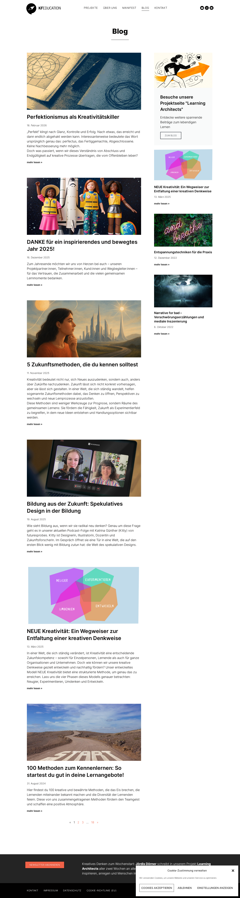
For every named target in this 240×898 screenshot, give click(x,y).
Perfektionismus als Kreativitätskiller (73, 117)
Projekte (91, 7)
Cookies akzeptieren (156, 888)
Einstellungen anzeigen (215, 888)
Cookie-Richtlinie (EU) (101, 890)
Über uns (110, 7)
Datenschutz (72, 890)
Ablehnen (185, 888)
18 (92, 822)
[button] (233, 870)
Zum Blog (171, 135)
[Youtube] (202, 8)
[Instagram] (207, 8)
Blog (145, 7)
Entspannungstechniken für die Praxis (183, 252)
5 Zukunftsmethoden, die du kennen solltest (82, 364)
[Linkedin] (211, 8)
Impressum (51, 890)
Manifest (129, 7)
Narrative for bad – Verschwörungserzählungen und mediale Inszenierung (179, 317)
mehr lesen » (34, 162)
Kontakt (160, 7)
